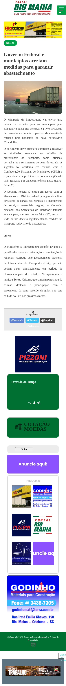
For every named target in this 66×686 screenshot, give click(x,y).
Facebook (18, 320)
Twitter (33, 320)
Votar (24, 449)
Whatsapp (34, 326)
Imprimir (49, 320)
